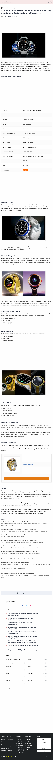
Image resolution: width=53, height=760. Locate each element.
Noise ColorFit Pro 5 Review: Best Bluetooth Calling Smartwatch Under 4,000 (22, 632)
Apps (44, 745)
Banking (44, 748)
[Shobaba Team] (7, 16)
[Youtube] (30, 605)
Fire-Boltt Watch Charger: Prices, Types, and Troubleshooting (20, 623)
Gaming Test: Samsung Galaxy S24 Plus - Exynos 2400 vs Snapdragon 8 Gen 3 (22, 637)
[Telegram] (26, 605)
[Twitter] (22, 605)
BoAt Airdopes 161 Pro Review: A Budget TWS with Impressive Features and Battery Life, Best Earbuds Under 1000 (22, 641)
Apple (44, 742)
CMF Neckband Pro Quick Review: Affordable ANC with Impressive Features (23, 614)
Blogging (44, 751)
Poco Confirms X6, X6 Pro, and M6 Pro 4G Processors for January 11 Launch (23, 646)
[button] (48, 2)
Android (44, 739)
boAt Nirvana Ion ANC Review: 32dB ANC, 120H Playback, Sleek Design (20, 619)
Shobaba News (8, 2)
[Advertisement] (26, 24)
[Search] (51, 2)
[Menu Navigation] (2, 2)
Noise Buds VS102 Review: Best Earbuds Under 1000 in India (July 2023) (22, 628)
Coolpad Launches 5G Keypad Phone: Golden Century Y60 (22, 650)
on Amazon (26, 478)
